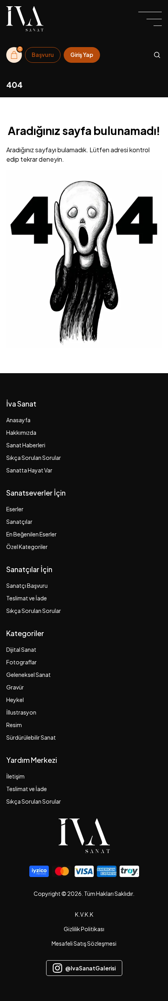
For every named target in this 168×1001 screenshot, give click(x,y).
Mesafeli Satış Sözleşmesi (84, 943)
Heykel (15, 699)
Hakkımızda (21, 432)
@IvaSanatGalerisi (90, 968)
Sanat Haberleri (25, 445)
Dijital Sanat (21, 649)
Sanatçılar (19, 521)
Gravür (15, 687)
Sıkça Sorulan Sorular (33, 457)
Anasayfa (18, 419)
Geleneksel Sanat (28, 674)
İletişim (15, 776)
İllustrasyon (21, 712)
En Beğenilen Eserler (31, 534)
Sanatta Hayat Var (29, 470)
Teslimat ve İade (26, 598)
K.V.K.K (84, 914)
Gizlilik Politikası (84, 928)
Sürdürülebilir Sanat (31, 737)
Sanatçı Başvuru (27, 585)
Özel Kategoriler (27, 546)
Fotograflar (21, 662)
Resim (14, 724)
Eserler (14, 508)
